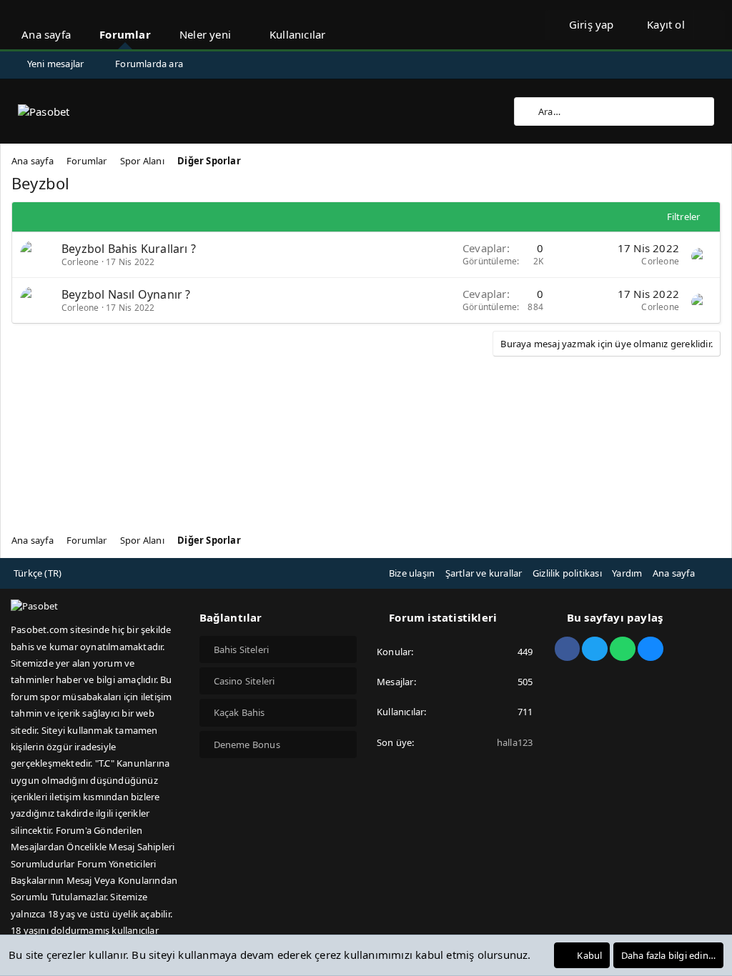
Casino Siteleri (244, 680)
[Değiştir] (709, 25)
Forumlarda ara (149, 63)
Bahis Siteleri (241, 649)
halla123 (515, 742)
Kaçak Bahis (239, 712)
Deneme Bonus (247, 744)
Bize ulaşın (412, 573)
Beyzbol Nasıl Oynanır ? (126, 294)
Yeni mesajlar (55, 63)
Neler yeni (205, 34)
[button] (244, 24)
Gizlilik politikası (567, 573)
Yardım (627, 573)
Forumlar (125, 34)
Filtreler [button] (684, 216)
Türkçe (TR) (37, 573)
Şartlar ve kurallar (484, 573)
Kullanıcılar (297, 34)
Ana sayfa (46, 34)
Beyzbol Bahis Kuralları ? (128, 249)
